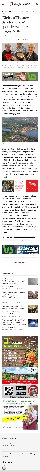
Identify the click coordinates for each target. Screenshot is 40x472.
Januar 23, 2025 (23, 40)
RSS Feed (5, 456)
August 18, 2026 (8, 288)
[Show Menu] (3, 4)
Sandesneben (13, 240)
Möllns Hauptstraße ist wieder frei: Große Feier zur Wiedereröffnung (13, 295)
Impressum (14, 454)
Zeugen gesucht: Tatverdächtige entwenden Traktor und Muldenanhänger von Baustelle (14, 322)
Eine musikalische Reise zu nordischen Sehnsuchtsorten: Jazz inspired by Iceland (13, 308)
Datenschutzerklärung (28, 454)
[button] (4, 468)
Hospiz (9, 237)
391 (21, 330)
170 (21, 288)
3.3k (21, 302)
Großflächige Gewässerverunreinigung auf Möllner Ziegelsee (13, 281)
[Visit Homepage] (20, 4)
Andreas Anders (9, 300)
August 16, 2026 (8, 302)
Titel (3, 11)
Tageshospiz (25, 240)
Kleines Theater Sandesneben (24, 237)
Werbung (4, 454)
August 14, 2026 (8, 316)
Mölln (5, 240)
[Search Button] (37, 4)
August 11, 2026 (8, 330)
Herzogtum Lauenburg (13, 11)
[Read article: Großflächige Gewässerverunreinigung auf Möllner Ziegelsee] (33, 281)
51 (21, 316)
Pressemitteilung (9, 286)
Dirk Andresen (9, 40)
